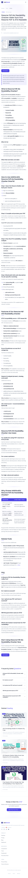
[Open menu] (26, 2)
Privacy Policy (4, 861)
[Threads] (4, 829)
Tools (2, 850)
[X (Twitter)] (1, 829)
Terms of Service (5, 864)
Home (2, 8)
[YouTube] (8, 829)
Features (3, 835)
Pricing (2, 837)
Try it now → (5, 70)
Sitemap (18, 873)
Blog (2, 840)
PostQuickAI (3, 853)
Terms (14, 873)
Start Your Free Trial (13, 809)
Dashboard (3, 842)
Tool (7, 8)
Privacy (9, 873)
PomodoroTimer (4, 855)
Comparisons (4, 848)
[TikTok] (6, 829)
